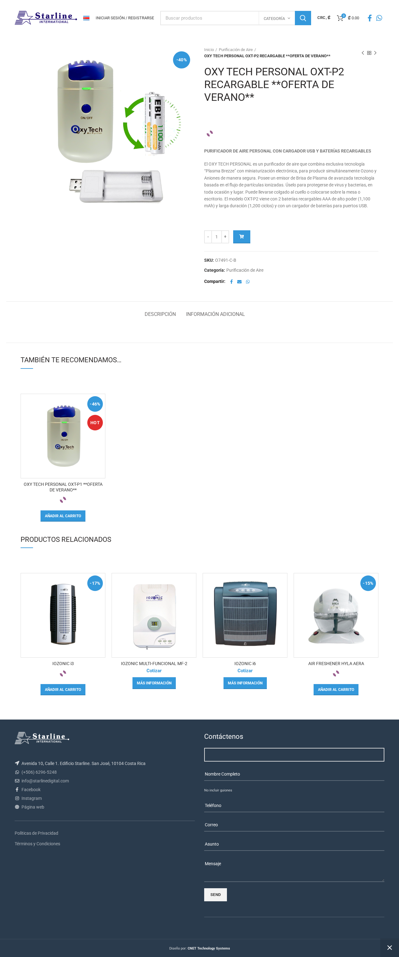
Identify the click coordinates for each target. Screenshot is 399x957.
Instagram (32, 798)
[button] (63, 516)
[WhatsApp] (379, 18)
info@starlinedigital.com (45, 780)
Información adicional (215, 314)
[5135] (241, 236)
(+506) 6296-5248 (39, 772)
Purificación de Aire (236, 49)
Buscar (303, 18)
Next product (375, 53)
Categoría (274, 18)
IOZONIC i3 (63, 663)
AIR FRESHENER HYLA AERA (336, 663)
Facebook (31, 789)
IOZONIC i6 (245, 663)
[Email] (239, 282)
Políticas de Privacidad (36, 833)
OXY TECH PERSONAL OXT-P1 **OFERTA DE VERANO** (63, 487)
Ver (100, 404)
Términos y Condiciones (37, 843)
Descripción (160, 314)
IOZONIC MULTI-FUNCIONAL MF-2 (154, 663)
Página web (33, 807)
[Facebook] (369, 18)
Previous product (363, 53)
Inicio (209, 49)
